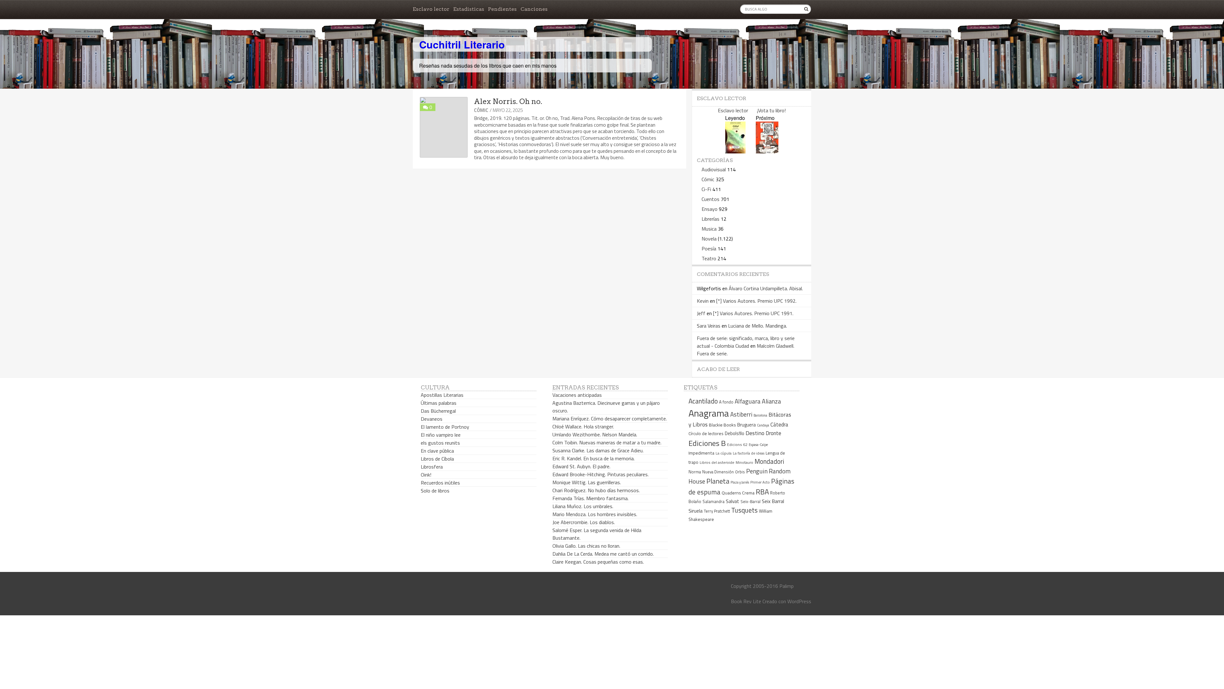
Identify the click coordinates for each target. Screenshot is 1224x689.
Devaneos (431, 419)
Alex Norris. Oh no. (508, 101)
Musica (709, 229)
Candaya (763, 425)
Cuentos (710, 199)
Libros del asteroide (717, 462)
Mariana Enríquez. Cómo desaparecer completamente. (609, 418)
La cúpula (724, 453)
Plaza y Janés (740, 482)
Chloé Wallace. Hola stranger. (583, 426)
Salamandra (714, 501)
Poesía (709, 248)
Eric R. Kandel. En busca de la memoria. (593, 458)
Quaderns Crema (738, 492)
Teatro (709, 258)
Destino (755, 433)
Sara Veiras (708, 326)
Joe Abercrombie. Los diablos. (583, 522)
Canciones (534, 9)
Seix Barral (773, 501)
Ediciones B (707, 443)
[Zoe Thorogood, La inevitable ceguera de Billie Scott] (767, 151)
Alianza (771, 401)
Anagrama (708, 413)
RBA (762, 491)
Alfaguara (748, 401)
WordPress (799, 601)
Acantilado (703, 401)
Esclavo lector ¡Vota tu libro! (752, 110)
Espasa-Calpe (758, 444)
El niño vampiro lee (441, 435)
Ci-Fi (706, 189)
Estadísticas (468, 9)
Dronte (773, 433)
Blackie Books (722, 424)
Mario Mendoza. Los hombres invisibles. (594, 514)
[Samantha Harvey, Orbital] (735, 151)
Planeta (717, 481)
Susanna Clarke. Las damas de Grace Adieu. (598, 450)
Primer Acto (760, 482)
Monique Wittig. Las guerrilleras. (586, 482)
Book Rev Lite (746, 601)
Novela (709, 238)
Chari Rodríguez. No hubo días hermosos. (596, 490)
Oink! (426, 474)
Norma (694, 472)
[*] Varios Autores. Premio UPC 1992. (756, 301)
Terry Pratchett (717, 511)
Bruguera (746, 424)
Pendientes (502, 9)
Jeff (701, 313)
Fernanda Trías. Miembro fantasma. (590, 498)
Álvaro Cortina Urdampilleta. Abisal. (766, 288)
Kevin (703, 301)
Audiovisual (714, 169)
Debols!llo (734, 433)
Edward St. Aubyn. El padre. (581, 466)
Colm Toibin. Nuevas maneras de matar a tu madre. (606, 442)
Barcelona (760, 415)
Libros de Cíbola (437, 459)
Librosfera (432, 466)
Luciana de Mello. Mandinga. (757, 326)
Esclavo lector (431, 9)
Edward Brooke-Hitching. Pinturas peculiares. (600, 474)
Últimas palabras (438, 403)
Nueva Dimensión (718, 472)
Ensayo (710, 209)
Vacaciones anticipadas (577, 395)
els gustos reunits (440, 443)
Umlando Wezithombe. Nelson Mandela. (594, 434)
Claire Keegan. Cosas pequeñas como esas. (598, 562)
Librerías (710, 219)
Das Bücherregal (438, 411)
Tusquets (744, 510)
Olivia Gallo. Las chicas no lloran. (586, 546)
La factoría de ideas (748, 453)
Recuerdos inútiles (440, 482)
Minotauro (744, 462)
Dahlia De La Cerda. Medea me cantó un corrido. (603, 554)
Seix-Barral (750, 502)
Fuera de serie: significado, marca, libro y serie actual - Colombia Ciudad (746, 342)
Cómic (481, 110)
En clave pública (437, 451)
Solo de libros (435, 490)
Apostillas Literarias (442, 395)
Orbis (740, 472)
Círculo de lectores (706, 433)
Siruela (695, 511)
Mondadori (769, 461)
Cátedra (779, 424)
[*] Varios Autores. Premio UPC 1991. (753, 313)
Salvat (732, 501)
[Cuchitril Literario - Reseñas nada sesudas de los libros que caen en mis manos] (783, 39)
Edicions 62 (737, 444)
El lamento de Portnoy (445, 427)
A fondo (726, 402)
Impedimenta (701, 452)
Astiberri (741, 414)
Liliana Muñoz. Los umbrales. (582, 506)
